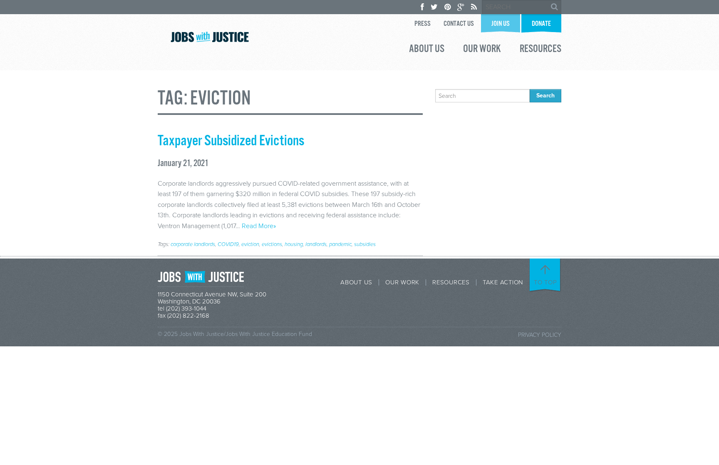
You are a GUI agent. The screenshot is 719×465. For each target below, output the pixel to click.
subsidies (365, 244)
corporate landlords (193, 244)
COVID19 (228, 244)
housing (294, 244)
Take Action (503, 282)
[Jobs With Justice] (210, 36)
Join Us (500, 24)
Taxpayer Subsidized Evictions (231, 141)
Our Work (482, 50)
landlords (316, 244)
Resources (540, 50)
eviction (250, 244)
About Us (426, 50)
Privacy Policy (539, 334)
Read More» (259, 226)
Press (422, 24)
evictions (272, 244)
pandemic (340, 244)
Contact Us (459, 24)
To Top (545, 282)
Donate (541, 24)
